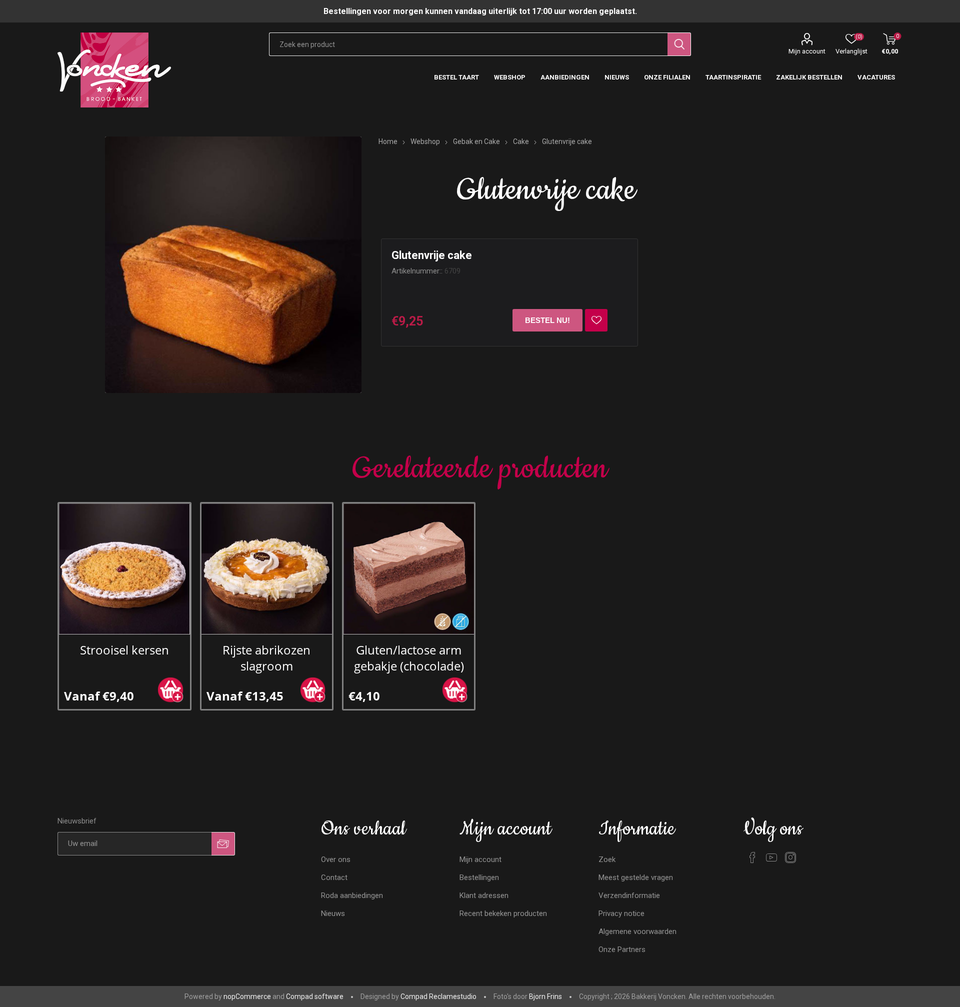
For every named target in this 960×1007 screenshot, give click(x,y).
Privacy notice (621, 913)
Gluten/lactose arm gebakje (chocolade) (409, 658)
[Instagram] (790, 858)
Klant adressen (484, 895)
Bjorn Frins (545, 996)
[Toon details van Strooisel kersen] (124, 569)
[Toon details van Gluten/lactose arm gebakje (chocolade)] (409, 569)
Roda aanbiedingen (352, 895)
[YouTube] (772, 858)
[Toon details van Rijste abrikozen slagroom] (267, 569)
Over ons (335, 859)
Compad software (315, 996)
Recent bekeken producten (503, 913)
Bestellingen (479, 877)
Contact (334, 877)
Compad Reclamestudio (438, 996)
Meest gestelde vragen (635, 877)
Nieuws (333, 913)
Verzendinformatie (629, 895)
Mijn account (807, 51)
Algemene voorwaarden (637, 931)
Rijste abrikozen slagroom (266, 658)
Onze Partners (622, 949)
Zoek (607, 859)
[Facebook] (752, 858)
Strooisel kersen (124, 650)
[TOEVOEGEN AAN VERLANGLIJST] (596, 320)
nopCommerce (247, 996)
